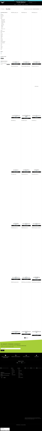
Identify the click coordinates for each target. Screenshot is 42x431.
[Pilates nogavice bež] (26, 36)
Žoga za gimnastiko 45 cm (26, 277)
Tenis (1, 45)
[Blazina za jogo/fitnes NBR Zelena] (26, 90)
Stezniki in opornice (3, 41)
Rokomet (2, 40)
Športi (15, 4)
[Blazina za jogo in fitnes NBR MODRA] (26, 306)
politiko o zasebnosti (11, 346)
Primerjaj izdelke (12, 12)
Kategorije (19, 4)
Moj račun (13, 369)
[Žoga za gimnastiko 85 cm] (36, 198)
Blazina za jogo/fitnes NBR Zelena (26, 116)
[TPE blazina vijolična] (26, 144)
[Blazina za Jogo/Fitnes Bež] (16, 90)
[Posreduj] (35, 2)
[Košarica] (41, 2)
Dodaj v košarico (16, 117)
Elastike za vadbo (3, 21)
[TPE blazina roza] (36, 144)
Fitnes (2, 9)
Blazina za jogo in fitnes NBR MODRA (26, 332)
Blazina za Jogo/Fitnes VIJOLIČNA (36, 277)
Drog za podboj (2, 20)
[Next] (27, 337)
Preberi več (36, 117)
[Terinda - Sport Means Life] (21, 2)
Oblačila (2, 35)
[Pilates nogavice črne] (36, 36)
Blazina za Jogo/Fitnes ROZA (16, 331)
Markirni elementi (3, 31)
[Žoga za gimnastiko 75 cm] (16, 251)
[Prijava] (37, 2)
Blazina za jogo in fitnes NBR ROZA (36, 332)
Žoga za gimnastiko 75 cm (16, 277)
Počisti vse (2, 64)
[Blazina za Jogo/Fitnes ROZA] (16, 306)
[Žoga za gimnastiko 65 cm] (26, 198)
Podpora (26, 4)
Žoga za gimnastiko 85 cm (36, 223)
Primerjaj (8, 64)
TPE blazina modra (16, 223)
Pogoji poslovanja (20, 373)
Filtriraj (2, 58)
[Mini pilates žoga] (16, 144)
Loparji (1, 30)
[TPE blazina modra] (16, 198)
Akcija (23, 4)
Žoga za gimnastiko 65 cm (26, 223)
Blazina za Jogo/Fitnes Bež (16, 115)
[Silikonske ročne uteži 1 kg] (36, 90)
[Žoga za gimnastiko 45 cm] (26, 251)
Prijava (12, 373)
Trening (1, 46)
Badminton (2, 14)
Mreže (1, 32)
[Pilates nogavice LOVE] (16, 36)
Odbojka (2, 36)
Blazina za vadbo (3, 19)
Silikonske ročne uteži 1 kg (36, 115)
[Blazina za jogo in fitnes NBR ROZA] (36, 306)
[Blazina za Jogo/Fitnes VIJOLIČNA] (36, 251)
